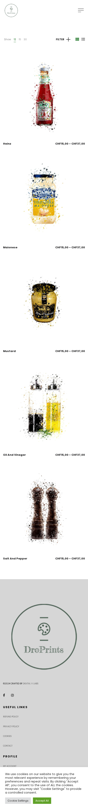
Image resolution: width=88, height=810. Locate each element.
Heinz (7, 144)
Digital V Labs (30, 683)
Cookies (7, 736)
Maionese (10, 247)
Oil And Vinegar (14, 455)
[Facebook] (4, 695)
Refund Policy (10, 716)
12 (15, 39)
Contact (7, 745)
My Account (9, 766)
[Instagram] (12, 695)
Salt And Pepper (15, 558)
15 (20, 39)
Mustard (9, 351)
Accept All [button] (42, 801)
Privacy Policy (11, 726)
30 (25, 39)
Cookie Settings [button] (18, 801)
